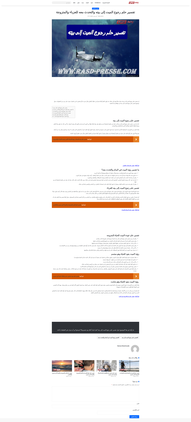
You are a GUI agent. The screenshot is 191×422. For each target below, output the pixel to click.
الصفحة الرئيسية (106, 2)
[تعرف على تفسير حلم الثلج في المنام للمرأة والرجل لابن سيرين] (107, 366)
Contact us (97, 2)
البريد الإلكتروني (136, 410)
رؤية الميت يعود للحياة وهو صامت (61, 116)
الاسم (138, 403)
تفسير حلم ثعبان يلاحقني (128, 165)
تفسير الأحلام (95, 8)
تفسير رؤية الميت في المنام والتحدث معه (108, 337)
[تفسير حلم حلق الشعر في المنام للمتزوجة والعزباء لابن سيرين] (84, 366)
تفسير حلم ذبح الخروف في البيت (126, 296)
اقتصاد (87, 2)
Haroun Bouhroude (123, 346)
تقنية (92, 2)
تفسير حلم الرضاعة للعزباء (127, 210)
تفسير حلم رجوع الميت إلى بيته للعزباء (62, 111)
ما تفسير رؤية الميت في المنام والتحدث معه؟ (64, 109)
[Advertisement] (95, 89)
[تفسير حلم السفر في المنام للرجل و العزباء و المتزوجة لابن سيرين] (129, 366)
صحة (83, 2)
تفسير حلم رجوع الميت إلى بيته (60, 107)
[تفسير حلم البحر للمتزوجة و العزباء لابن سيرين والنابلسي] (62, 366)
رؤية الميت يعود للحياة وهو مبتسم (61, 114)
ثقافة (74, 2)
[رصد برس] (133, 2)
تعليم (78, 2)
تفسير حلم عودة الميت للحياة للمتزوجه (62, 113)
